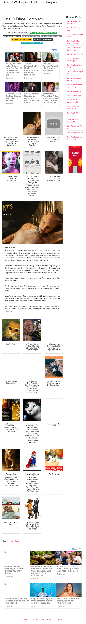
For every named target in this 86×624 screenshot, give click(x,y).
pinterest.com (14, 541)
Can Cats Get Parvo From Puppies (74, 59)
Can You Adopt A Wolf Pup (75, 127)
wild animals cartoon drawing (32, 43)
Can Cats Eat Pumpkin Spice (75, 35)
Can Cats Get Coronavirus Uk (72, 101)
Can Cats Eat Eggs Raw (74, 29)
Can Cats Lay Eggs (74, 91)
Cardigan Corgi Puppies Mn (72, 120)
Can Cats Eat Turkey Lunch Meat (74, 48)
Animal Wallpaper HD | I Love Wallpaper (31, 2)
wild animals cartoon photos (18, 33)
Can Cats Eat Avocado (75, 132)
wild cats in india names (30, 36)
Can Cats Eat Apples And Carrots (74, 86)
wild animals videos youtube (51, 36)
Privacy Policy (46, 619)
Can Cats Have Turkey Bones (75, 22)
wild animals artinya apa (11, 36)
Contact (35, 619)
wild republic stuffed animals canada (43, 33)
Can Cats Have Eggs (74, 95)
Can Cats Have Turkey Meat (75, 66)
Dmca (26, 619)
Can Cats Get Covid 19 (74, 114)
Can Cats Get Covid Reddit (74, 79)
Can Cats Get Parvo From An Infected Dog (75, 42)
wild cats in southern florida (21, 39)
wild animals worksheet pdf (43, 39)
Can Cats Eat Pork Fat (75, 54)
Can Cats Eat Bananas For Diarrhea (75, 138)
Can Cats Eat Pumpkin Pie (75, 72)
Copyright (58, 619)
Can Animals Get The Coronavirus (74, 107)
